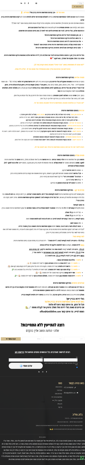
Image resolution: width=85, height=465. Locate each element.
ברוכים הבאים (59, 387)
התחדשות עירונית (58, 397)
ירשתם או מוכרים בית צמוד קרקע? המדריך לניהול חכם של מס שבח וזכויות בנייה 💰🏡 (66, 429)
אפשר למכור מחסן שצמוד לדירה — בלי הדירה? (74, 418)
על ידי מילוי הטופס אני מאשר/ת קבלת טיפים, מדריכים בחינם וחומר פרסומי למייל (61, 364)
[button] (36, 3)
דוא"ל (41, 357)
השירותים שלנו (58, 393)
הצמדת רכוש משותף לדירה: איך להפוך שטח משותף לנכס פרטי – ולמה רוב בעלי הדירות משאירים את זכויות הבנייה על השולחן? (59, 425)
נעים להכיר (59, 390)
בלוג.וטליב (59, 404)
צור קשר (60, 407)
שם (77, 357)
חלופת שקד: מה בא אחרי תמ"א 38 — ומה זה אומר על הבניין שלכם (70, 422)
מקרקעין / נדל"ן (58, 400)
